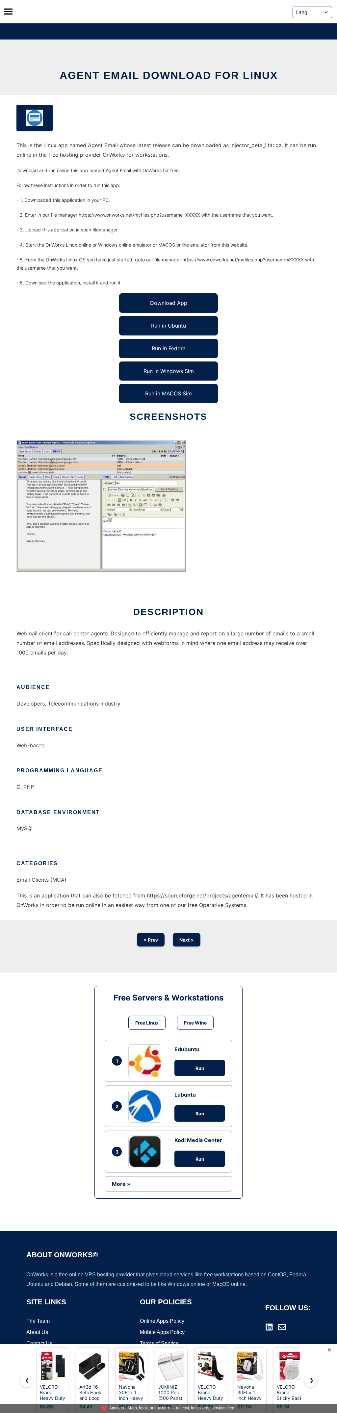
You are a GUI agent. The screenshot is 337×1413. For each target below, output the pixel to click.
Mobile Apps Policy (162, 1332)
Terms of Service (159, 1343)
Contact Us (39, 1343)
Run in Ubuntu (168, 325)
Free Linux (147, 1023)
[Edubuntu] (146, 1060)
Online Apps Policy (162, 1321)
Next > (186, 940)
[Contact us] (282, 1327)
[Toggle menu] (8, 11)
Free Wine (195, 1023)
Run (199, 1068)
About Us (37, 1332)
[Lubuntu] (146, 1106)
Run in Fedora (169, 348)
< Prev (150, 940)
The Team (38, 1321)
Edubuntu (186, 1049)
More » (121, 1184)
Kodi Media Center (198, 1140)
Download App (168, 303)
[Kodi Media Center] (146, 1151)
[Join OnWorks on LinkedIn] (269, 1327)
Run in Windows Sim (168, 371)
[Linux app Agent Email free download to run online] (34, 118)
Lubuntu (185, 1094)
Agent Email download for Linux (169, 75)
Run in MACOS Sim (168, 393)
